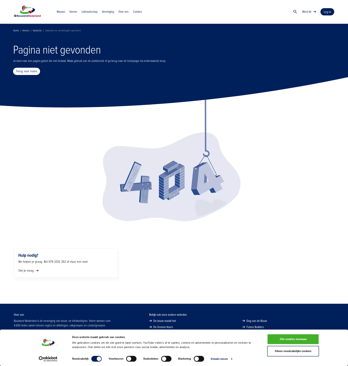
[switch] (131, 359)
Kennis (25, 30)
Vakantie (37, 30)
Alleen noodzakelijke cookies (293, 351)
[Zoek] (295, 12)
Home (16, 30)
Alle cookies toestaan (293, 339)
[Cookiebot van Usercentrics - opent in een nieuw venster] (48, 359)
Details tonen (219, 358)
